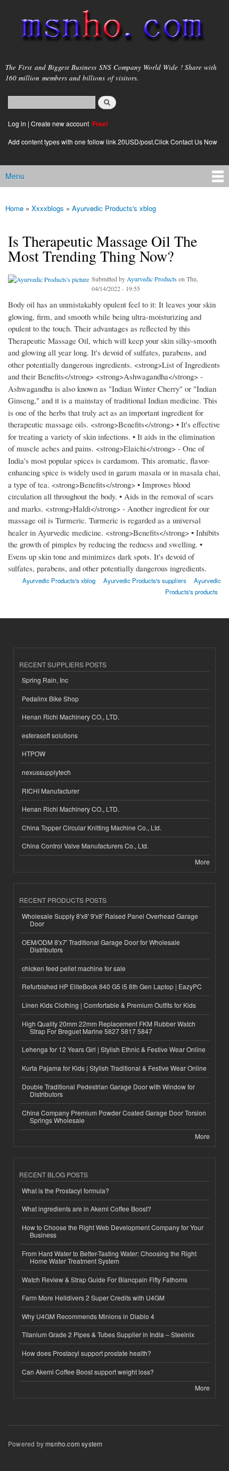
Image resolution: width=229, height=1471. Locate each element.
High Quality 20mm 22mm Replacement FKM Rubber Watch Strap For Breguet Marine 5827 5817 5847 (108, 1027)
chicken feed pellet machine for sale (74, 968)
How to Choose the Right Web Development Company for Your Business (112, 1231)
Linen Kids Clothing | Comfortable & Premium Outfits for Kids (109, 1004)
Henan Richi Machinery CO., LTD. (70, 716)
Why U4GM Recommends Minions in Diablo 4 (88, 1316)
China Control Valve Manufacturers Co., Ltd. (85, 845)
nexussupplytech (46, 772)
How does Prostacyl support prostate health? (86, 1352)
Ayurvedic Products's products (193, 586)
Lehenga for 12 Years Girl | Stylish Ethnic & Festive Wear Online (114, 1049)
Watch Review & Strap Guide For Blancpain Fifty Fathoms (104, 1279)
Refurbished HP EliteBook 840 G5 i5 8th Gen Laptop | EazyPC (112, 986)
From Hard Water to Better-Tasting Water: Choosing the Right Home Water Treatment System (109, 1257)
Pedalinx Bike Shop (50, 698)
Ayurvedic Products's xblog (114, 208)
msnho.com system (73, 1443)
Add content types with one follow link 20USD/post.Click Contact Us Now (112, 141)
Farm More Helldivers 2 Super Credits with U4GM (93, 1297)
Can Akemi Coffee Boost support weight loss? (88, 1371)
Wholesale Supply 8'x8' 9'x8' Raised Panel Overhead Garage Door (110, 919)
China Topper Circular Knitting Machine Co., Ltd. (91, 827)
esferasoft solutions (50, 735)
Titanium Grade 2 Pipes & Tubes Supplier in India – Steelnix (108, 1334)
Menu (14, 176)
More (202, 861)
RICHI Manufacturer (50, 790)
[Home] (108, 28)
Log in (17, 123)
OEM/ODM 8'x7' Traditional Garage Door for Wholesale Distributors (101, 945)
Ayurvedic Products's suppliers (144, 580)
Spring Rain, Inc (45, 679)
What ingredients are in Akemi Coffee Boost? (86, 1208)
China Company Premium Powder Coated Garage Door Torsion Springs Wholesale (114, 1116)
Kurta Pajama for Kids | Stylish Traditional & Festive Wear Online (114, 1067)
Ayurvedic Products (152, 278)
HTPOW (33, 753)
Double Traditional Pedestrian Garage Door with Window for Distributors (108, 1090)
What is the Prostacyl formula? (65, 1190)
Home (14, 208)
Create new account (61, 123)
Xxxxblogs (47, 208)
